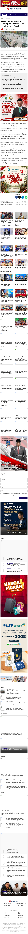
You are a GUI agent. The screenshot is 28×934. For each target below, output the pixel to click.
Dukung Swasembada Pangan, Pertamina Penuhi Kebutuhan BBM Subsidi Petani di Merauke (21, 387)
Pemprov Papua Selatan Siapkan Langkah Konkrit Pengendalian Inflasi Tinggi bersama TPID (6, 431)
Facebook (8, 913)
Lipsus (2, 538)
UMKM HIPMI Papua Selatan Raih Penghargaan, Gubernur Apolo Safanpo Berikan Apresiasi (20, 222)
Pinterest (8, 915)
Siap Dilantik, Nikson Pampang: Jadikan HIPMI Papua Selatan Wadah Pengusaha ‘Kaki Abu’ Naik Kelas (21, 343)
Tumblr (21, 915)
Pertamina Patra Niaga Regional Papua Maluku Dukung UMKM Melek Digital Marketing (20, 402)
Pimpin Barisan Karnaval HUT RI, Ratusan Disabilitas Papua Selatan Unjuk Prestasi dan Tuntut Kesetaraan (16, 787)
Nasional (3, 792)
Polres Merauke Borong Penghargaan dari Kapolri (16, 876)
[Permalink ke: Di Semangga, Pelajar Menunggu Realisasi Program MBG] (14, 745)
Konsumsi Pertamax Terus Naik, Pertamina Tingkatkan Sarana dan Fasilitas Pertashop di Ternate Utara (7, 402)
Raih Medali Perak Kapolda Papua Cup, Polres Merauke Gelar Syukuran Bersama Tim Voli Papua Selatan (16, 864)
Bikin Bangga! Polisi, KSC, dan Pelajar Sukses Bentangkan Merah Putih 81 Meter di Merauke (12, 733)
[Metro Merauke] (14, 8)
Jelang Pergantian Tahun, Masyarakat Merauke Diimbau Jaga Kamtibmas (16, 565)
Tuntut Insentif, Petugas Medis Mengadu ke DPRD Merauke (7, 202)
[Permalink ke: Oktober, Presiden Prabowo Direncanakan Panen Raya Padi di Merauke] (14, 547)
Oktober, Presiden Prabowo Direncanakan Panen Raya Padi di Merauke (15, 559)
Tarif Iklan (20, 907)
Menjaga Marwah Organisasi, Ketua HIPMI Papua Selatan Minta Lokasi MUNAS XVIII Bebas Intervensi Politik (6, 284)
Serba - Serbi (3, 731)
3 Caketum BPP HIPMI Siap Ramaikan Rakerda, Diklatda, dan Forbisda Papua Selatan (21, 299)
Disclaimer (20, 905)
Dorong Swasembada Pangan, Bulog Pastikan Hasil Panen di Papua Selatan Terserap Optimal (21, 358)
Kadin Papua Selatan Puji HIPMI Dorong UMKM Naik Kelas (21, 254)
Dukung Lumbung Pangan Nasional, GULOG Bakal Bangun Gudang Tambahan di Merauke (21, 373)
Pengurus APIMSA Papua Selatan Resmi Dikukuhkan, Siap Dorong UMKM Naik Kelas (21, 314)
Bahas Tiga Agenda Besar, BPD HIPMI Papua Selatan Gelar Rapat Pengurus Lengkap (7, 314)
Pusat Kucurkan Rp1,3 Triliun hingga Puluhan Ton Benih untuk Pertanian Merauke (14, 826)
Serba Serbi (4, 714)
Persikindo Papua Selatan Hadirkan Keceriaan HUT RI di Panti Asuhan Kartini (15, 781)
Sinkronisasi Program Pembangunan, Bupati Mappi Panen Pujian (16, 570)
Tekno (7, 689)
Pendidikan (4, 891)
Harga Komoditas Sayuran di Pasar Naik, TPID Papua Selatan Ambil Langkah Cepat (21, 431)
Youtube (21, 917)
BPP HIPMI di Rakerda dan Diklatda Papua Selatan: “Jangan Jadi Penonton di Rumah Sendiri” (7, 299)
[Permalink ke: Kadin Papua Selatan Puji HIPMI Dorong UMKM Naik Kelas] (21, 248)
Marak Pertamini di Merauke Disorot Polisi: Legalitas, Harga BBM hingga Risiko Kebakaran (15, 858)
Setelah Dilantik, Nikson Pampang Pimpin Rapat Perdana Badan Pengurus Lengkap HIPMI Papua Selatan (6, 343)
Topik (6, 748)
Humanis (3, 756)
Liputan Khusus (10, 557)
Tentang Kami (7, 905)
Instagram (8, 917)
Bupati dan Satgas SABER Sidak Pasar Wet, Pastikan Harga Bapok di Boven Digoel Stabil (7, 328)
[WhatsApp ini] (26, 197)
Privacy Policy (7, 903)
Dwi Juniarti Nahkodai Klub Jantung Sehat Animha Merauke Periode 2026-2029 (16, 870)
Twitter (21, 913)
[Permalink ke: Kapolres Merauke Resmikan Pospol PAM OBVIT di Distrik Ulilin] (21, 322)
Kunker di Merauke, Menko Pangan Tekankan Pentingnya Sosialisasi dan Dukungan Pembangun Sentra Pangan (15, 819)
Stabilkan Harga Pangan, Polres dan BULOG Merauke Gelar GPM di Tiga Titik (21, 417)
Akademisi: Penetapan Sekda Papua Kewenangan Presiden (21, 202)
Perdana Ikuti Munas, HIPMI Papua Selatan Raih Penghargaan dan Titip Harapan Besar (21, 237)
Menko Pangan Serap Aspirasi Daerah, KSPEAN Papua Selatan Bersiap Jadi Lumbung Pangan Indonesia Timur (13, 813)
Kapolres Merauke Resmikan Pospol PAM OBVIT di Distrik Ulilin (20, 328)
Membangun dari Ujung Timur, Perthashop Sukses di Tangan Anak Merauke (7, 387)
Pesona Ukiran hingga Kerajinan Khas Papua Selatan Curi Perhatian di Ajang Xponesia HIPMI (6, 269)
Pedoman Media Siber (21, 903)
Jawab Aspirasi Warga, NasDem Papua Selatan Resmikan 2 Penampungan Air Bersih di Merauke (12, 776)
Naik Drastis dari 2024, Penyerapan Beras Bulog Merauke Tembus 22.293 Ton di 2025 (6, 373)
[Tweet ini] (19, 197)
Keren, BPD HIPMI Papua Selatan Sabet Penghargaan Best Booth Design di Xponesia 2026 (7, 254)
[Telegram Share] (22, 197)
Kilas (3, 748)
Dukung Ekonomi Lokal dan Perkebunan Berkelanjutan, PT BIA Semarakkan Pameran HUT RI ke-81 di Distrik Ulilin (13, 79)
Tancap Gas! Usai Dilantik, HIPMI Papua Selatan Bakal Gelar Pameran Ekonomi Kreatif (7, 358)
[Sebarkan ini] (16, 197)
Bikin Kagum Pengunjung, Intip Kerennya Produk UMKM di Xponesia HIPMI (21, 269)
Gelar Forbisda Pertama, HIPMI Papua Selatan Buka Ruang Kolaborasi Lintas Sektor (21, 283)
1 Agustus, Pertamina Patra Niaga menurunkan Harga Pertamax (14, 698)
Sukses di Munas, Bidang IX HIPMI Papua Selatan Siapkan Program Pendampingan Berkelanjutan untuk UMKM (13, 88)
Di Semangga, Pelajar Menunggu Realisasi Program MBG (12, 750)
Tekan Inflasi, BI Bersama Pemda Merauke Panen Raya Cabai (6, 417)
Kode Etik (7, 907)
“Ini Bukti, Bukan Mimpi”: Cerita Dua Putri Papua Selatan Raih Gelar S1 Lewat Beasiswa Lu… (14, 893)
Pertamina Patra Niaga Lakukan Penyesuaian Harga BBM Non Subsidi (14, 709)
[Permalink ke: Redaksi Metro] (2, 28)
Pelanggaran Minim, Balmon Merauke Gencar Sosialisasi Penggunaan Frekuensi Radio (16, 703)
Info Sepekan (8, 823)
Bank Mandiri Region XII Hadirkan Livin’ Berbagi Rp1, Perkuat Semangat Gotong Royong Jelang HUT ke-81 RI (15, 692)
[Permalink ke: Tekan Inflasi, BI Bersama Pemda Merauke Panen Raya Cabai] (7, 411)
